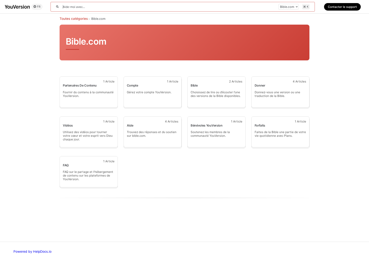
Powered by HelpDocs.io (32, 251)
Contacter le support (342, 7)
